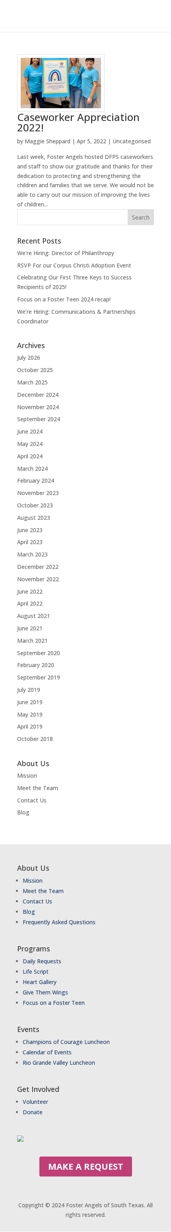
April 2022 (30, 603)
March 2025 (32, 382)
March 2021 (32, 640)
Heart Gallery (39, 982)
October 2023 (35, 505)
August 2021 (33, 616)
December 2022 (37, 566)
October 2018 (35, 739)
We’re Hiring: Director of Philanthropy (65, 253)
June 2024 (30, 431)
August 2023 (33, 517)
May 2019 (30, 714)
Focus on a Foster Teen (54, 1002)
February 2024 (35, 480)
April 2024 (30, 456)
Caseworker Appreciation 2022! (78, 122)
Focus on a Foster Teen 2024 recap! (64, 299)
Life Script (36, 971)
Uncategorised (132, 141)
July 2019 (28, 689)
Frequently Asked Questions (59, 922)
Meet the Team (37, 788)
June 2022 (30, 591)
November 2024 (38, 407)
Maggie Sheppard (47, 141)
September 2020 (38, 653)
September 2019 (38, 677)
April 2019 (30, 726)
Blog (23, 812)
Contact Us (32, 800)
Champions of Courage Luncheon (66, 1042)
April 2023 (30, 542)
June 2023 (30, 530)
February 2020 (35, 665)
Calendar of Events (47, 1052)
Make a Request (85, 1166)
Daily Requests (42, 961)
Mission (27, 775)
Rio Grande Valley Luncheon (59, 1062)
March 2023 (32, 554)
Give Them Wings (46, 992)
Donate (33, 1112)
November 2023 (38, 493)
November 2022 (38, 579)
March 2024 (32, 468)
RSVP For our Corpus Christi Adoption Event (74, 265)
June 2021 (30, 628)
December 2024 (37, 394)
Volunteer (35, 1101)
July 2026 (28, 357)
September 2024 (38, 419)
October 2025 (35, 370)
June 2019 (30, 702)
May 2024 (30, 444)
